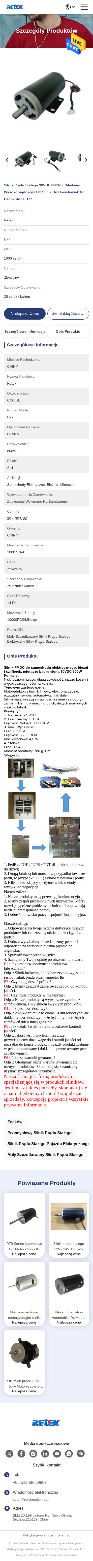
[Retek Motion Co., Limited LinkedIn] (45, 1454)
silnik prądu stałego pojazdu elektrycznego (48, 1144)
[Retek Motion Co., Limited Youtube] (57, 1454)
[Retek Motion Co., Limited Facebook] (21, 1454)
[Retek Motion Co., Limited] (15, 6)
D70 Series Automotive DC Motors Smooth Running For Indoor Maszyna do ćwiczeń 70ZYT (24, 1247)
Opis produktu (68, 331)
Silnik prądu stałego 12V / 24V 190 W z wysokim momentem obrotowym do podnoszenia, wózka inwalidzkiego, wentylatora (69, 1247)
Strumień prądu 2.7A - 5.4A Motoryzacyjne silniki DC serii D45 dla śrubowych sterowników (24, 1384)
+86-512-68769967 (30, 1482)
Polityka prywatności (39, 1535)
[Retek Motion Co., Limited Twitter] (9, 1454)
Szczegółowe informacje (24, 331)
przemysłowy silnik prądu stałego (39, 1133)
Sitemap (64, 1535)
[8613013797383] (68, 1454)
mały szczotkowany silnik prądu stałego (45, 1155)
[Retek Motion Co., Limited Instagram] (33, 1454)
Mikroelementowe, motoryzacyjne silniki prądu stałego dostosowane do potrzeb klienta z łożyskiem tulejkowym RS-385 (24, 1315)
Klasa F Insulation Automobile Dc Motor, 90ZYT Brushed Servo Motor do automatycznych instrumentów (68, 1315)
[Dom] (46, 1429)
